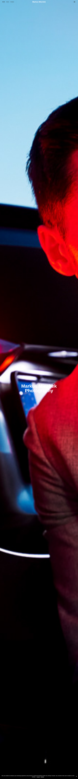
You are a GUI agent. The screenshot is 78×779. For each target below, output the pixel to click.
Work (3, 1)
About (7, 1)
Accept (38, 777)
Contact (12, 1)
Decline (42, 777)
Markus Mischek (39, 2)
